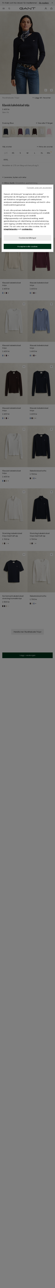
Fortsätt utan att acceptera (39, 188)
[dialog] (27, 218)
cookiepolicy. (27, 229)
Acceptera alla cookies (27, 246)
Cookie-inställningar (27, 238)
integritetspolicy (11, 229)
